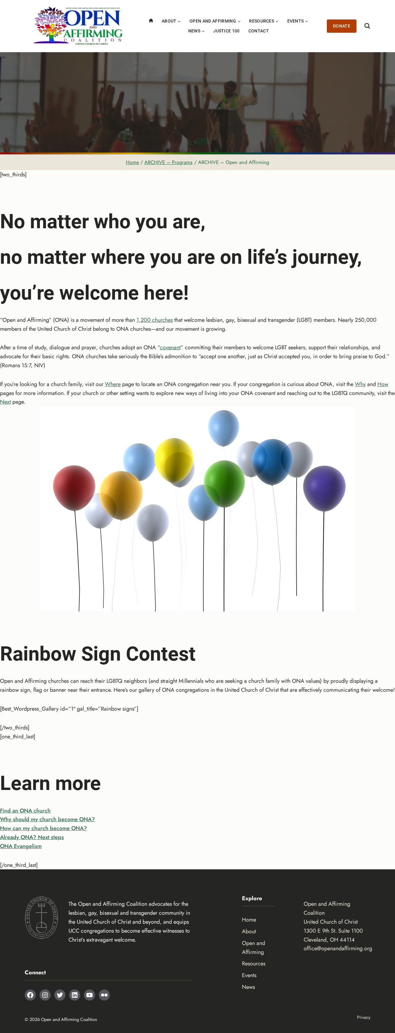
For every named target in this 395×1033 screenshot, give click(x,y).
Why (360, 384)
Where (113, 384)
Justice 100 (226, 31)
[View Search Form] (365, 26)
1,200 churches (154, 320)
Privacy (363, 1017)
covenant (170, 347)
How (382, 384)
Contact (258, 31)
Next (5, 402)
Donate (342, 26)
